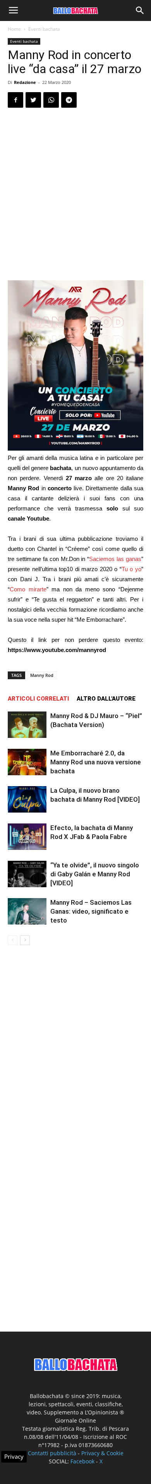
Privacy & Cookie (102, 1453)
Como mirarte (28, 589)
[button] (140, 10)
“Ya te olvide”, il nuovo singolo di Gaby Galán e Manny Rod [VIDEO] (94, 874)
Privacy (14, 1456)
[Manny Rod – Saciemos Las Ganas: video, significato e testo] (27, 911)
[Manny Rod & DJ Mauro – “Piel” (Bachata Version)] (27, 724)
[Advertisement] (75, 194)
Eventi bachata (44, 29)
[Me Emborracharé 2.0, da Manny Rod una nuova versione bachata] (27, 762)
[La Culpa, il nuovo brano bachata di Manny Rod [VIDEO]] (27, 799)
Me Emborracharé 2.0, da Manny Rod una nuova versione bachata (95, 762)
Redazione (25, 82)
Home (14, 29)
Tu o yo (131, 569)
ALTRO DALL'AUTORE (106, 698)
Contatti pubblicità (52, 1453)
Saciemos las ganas (115, 559)
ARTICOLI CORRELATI (38, 698)
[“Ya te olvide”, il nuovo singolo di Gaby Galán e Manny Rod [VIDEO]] (27, 874)
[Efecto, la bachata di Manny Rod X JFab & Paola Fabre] (27, 836)
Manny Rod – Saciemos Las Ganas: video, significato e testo (91, 911)
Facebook (82, 1461)
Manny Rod (41, 675)
